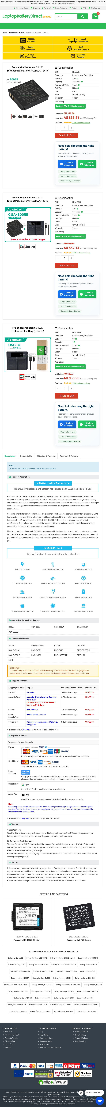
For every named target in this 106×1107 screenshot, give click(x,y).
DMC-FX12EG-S (83, 650)
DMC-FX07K (36, 650)
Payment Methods (81, 1038)
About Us (8, 1032)
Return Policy (44, 1044)
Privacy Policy (10, 1041)
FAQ (84, 8)
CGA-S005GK (82, 627)
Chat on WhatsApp (89, 163)
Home (5, 33)
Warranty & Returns (69, 456)
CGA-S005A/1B (37, 645)
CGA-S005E (13, 632)
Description (10, 456)
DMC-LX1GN (36, 655)
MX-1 (11, 660)
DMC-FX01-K (14, 650)
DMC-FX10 (58, 650)
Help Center (44, 1035)
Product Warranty (11, 1038)
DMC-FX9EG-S (14, 655)
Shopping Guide (22, 8)
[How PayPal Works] (24, 1074)
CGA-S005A (59, 627)
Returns (75, 8)
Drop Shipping (80, 1041)
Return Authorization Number (50, 1047)
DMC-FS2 (81, 645)
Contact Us (95, 8)
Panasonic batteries (16, 33)
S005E (11, 627)
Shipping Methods (82, 1032)
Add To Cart (68, 135)
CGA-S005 (35, 627)
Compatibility (26, 456)
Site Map (8, 1047)
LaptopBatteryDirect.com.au (27, 16)
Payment (47, 8)
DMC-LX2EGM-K (60, 655)
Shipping (36, 8)
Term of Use (9, 1044)
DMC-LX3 (81, 655)
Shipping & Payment (46, 456)
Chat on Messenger (69, 163)
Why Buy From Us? (12, 1035)
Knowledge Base (46, 1038)
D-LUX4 (57, 645)
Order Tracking (61, 8)
